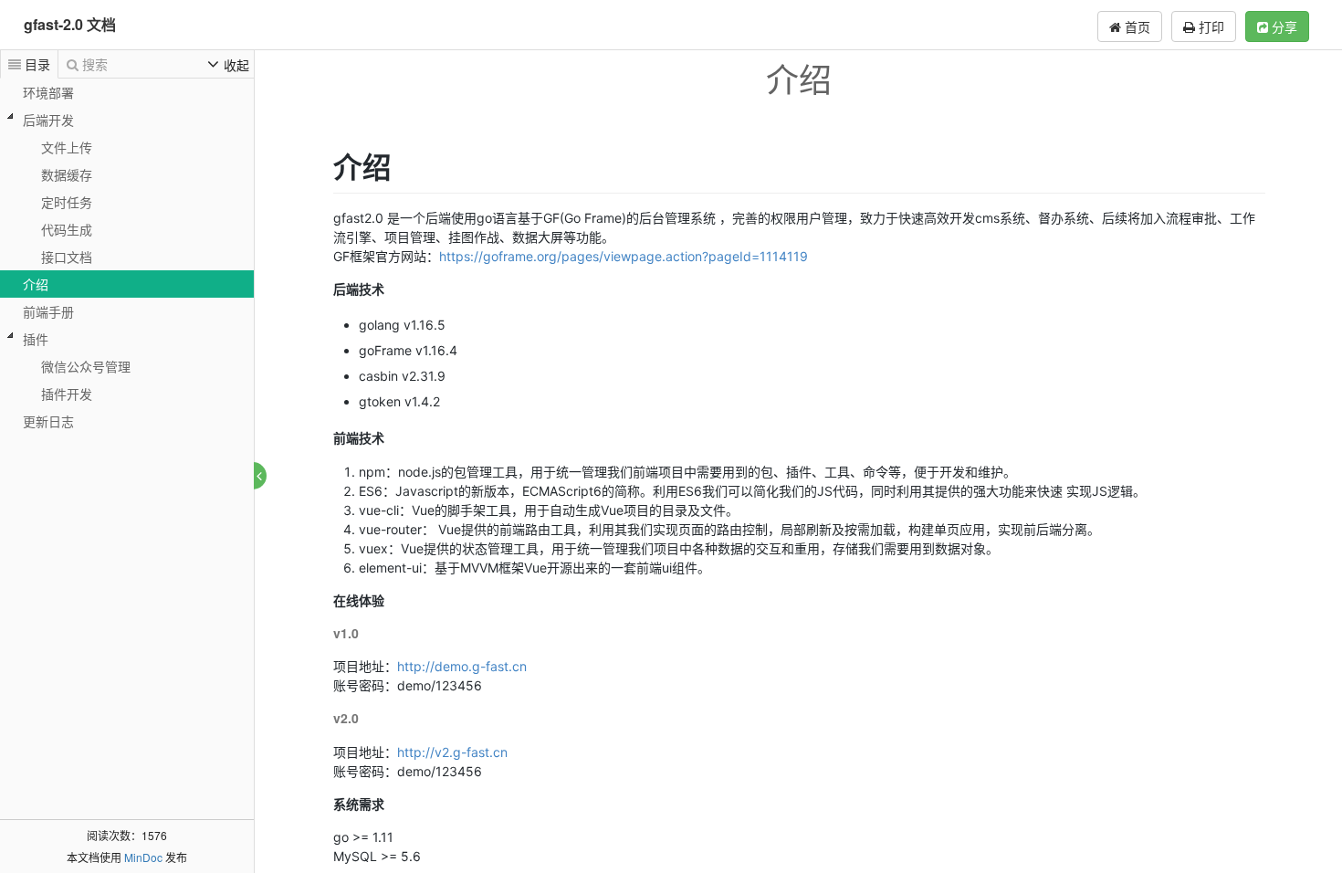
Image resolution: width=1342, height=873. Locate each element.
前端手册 (48, 311)
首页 (1135, 26)
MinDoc (143, 857)
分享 (1282, 26)
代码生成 (66, 229)
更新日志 (48, 421)
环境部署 (48, 92)
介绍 (35, 284)
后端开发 (48, 119)
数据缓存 (66, 174)
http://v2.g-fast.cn (452, 752)
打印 (1209, 26)
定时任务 (66, 202)
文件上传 (66, 147)
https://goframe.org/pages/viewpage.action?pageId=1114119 (623, 256)
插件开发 (66, 393)
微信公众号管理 (86, 366)
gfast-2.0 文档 (70, 24)
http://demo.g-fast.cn (462, 666)
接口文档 (66, 256)
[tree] (127, 257)
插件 (35, 339)
